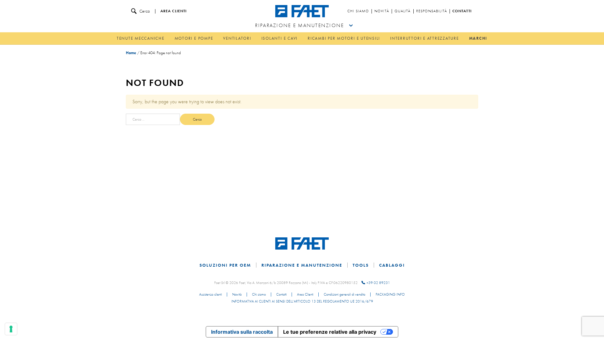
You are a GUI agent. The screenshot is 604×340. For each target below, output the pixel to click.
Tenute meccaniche (141, 38)
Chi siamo (358, 11)
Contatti (462, 11)
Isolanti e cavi (279, 38)
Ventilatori (237, 38)
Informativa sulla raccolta (242, 332)
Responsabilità (431, 11)
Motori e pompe (194, 38)
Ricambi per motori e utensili (344, 38)
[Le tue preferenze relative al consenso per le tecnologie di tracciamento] (11, 329)
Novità (381, 11)
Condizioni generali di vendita (344, 294)
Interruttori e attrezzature (424, 38)
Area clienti (173, 11)
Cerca (144, 11)
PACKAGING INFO (390, 294)
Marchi (478, 38)
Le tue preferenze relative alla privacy (329, 332)
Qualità (402, 11)
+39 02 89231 (378, 282)
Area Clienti (305, 294)
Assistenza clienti (210, 294)
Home (131, 52)
